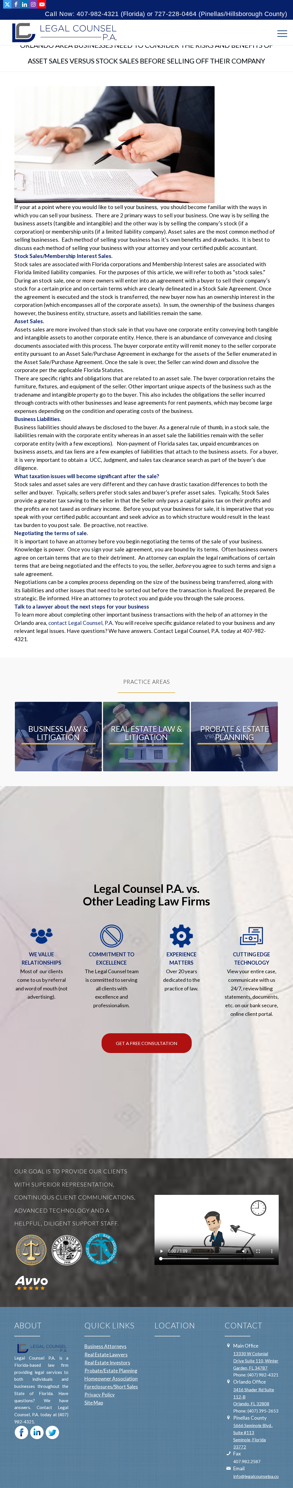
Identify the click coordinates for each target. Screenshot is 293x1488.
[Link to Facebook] (16, 4)
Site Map (93, 1403)
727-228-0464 (176, 13)
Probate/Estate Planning (110, 1371)
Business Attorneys (105, 1346)
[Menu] (280, 32)
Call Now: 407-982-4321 (82, 13)
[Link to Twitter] (7, 4)
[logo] (63, 32)
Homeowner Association (111, 1379)
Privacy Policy (99, 1395)
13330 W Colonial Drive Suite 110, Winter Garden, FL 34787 (255, 1360)
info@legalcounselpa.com (257, 1476)
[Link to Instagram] (33, 4)
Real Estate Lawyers (106, 1355)
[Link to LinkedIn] (24, 4)
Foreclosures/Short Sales (111, 1387)
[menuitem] (280, 32)
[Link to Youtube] (41, 4)
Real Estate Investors (107, 1363)
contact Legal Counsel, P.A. (81, 622)
